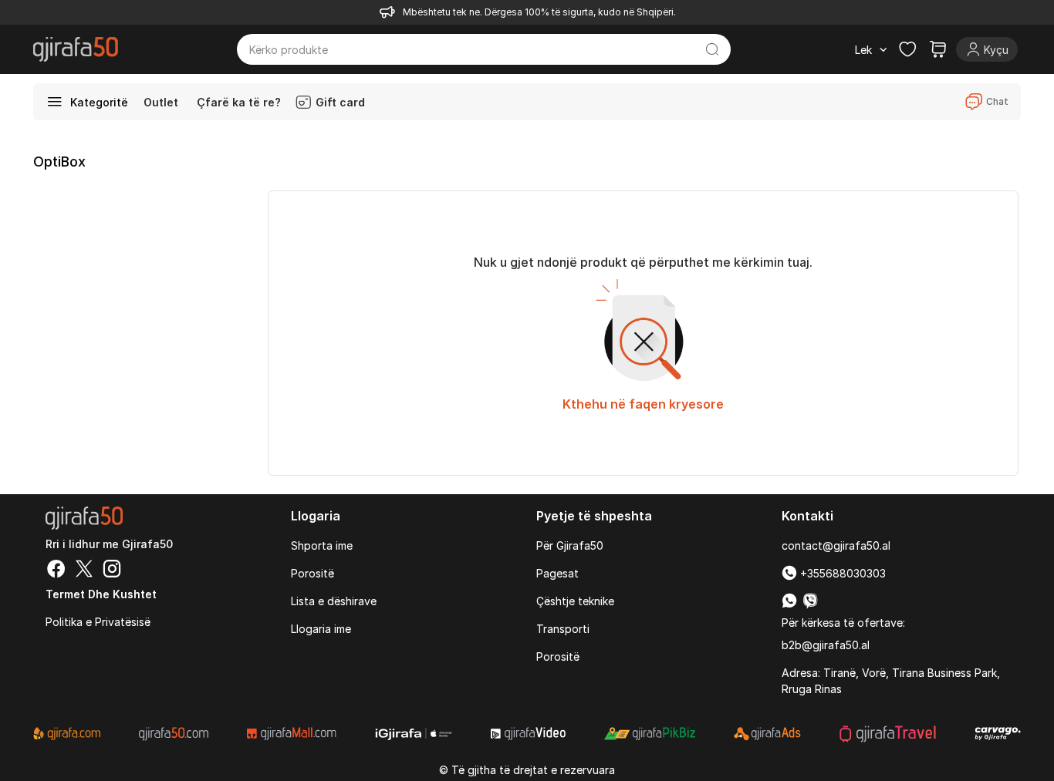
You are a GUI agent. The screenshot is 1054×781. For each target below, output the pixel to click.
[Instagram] (112, 570)
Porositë (312, 573)
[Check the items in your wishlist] (907, 49)
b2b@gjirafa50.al (826, 644)
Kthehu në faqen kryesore (643, 404)
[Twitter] (84, 570)
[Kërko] (712, 49)
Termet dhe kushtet (101, 594)
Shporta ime (322, 545)
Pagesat (557, 573)
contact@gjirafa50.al (836, 545)
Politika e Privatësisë (98, 621)
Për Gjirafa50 (569, 545)
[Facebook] (56, 570)
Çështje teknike (575, 601)
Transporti (562, 628)
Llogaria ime (321, 628)
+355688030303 (841, 573)
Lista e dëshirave (334, 601)
